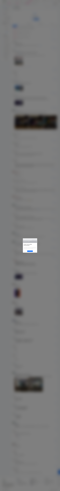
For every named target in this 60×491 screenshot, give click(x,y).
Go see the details (30, 251)
